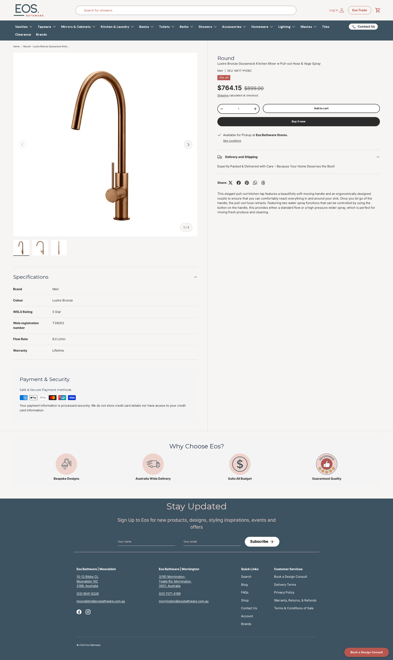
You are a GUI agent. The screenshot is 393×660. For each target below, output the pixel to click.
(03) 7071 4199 (170, 594)
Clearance (23, 35)
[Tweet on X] (230, 183)
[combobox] (186, 10)
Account (247, 616)
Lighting (284, 27)
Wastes (306, 27)
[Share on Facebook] (239, 183)
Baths (184, 27)
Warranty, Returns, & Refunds (295, 600)
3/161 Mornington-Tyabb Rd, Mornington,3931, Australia (175, 581)
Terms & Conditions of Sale (294, 608)
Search (246, 577)
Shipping (222, 95)
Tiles (325, 27)
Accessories (231, 27)
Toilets (164, 27)
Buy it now (298, 121)
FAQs (244, 592)
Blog (244, 585)
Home (16, 46)
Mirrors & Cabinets (76, 27)
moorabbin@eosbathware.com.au (101, 601)
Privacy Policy (284, 592)
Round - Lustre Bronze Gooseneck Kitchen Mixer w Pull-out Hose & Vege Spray (46, 46)
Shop (245, 600)
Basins (144, 27)
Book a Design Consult (290, 577)
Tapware (44, 27)
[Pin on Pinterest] (247, 183)
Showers (205, 27)
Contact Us (249, 608)
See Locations (232, 140)
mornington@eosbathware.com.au (184, 601)
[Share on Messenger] (263, 183)
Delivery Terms (285, 585)
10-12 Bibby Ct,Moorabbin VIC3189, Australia (87, 581)
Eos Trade (359, 10)
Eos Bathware (93, 645)
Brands (41, 35)
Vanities (21, 27)
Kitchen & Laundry (115, 27)
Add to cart (321, 108)
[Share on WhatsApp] (255, 183)
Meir (220, 70)
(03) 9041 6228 (88, 594)
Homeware (259, 27)
